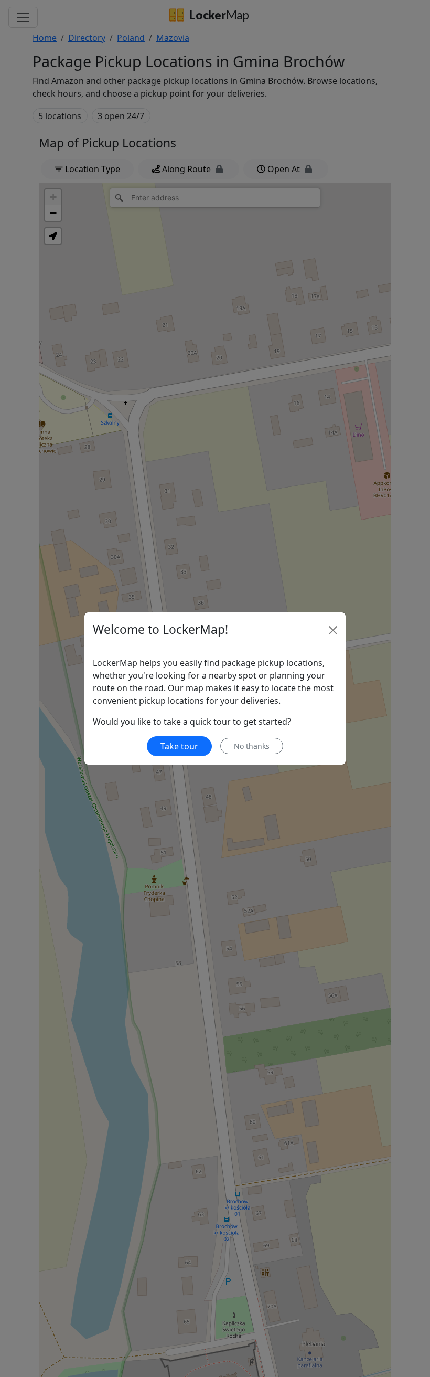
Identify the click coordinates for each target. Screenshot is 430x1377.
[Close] (333, 630)
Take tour (179, 746)
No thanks (252, 746)
